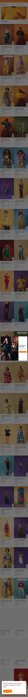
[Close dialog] (26, 337)
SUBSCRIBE (23, 351)
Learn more (8, 691)
